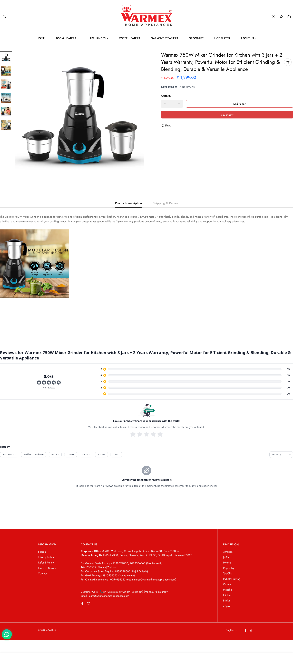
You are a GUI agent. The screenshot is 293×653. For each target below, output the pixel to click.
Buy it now (227, 115)
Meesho (227, 590)
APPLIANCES (97, 38)
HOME (41, 38)
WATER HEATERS (129, 38)
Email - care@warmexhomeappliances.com (105, 596)
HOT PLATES (222, 38)
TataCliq (227, 573)
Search (42, 552)
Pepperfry (228, 568)
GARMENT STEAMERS (164, 38)
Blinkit (226, 600)
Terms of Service (47, 568)
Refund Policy (46, 563)
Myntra (227, 563)
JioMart (227, 557)
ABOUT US (247, 38)
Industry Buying (231, 579)
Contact (42, 573)
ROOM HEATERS (65, 38)
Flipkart (227, 595)
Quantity (166, 96)
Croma (227, 584)
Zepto (226, 606)
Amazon (227, 552)
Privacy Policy (46, 557)
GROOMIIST (196, 38)
